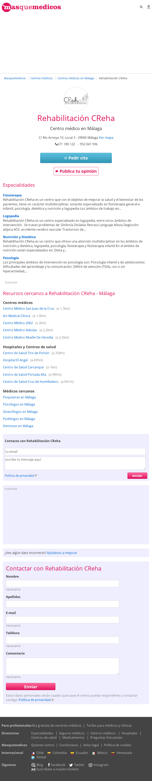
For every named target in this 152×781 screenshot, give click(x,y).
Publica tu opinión (78, 171)
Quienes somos (42, 745)
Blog (39, 765)
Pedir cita (78, 158)
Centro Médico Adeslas (20, 330)
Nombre (12, 576)
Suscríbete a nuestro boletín (57, 769)
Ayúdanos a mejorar (62, 553)
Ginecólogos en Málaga (20, 411)
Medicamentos (73, 737)
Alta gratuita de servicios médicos (56, 725)
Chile (40, 753)
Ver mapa (106, 137)
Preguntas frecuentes (106, 737)
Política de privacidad (19, 475)
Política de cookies (117, 745)
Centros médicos (103, 733)
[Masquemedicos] (31, 10)
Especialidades (42, 733)
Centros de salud (44, 737)
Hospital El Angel (15, 360)
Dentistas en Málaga (18, 426)
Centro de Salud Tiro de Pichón (26, 353)
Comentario (15, 653)
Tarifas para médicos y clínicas (109, 725)
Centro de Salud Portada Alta (24, 374)
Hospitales (129, 733)
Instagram (101, 765)
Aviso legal (91, 745)
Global (41, 757)
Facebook (58, 765)
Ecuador (82, 753)
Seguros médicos (72, 733)
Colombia (60, 753)
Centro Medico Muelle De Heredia (28, 337)
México (102, 753)
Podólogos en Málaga (19, 419)
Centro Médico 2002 (18, 323)
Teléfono (13, 633)
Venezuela (124, 753)
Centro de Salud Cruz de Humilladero (30, 381)
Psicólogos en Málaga (19, 404)
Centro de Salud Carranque (23, 367)
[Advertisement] (76, 42)
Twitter (79, 765)
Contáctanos (68, 745)
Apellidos (13, 597)
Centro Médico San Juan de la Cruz (28, 308)
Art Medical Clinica (16, 316)
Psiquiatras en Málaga (19, 397)
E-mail (11, 613)
